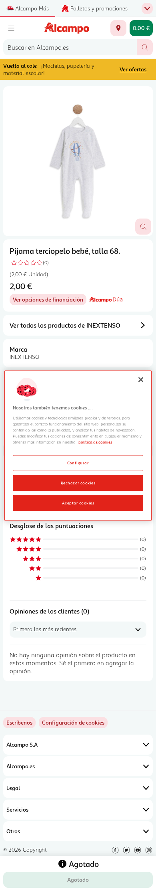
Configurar (78, 462)
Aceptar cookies (78, 502)
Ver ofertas (133, 69)
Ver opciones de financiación (49, 300)
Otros (13, 831)
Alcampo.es (20, 766)
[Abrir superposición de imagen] (143, 227)
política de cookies (95, 441)
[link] (73, 722)
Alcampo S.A (22, 744)
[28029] (118, 28)
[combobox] (70, 47)
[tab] (78, 161)
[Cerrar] (141, 380)
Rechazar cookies (78, 482)
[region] (78, 445)
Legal (13, 787)
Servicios (17, 809)
